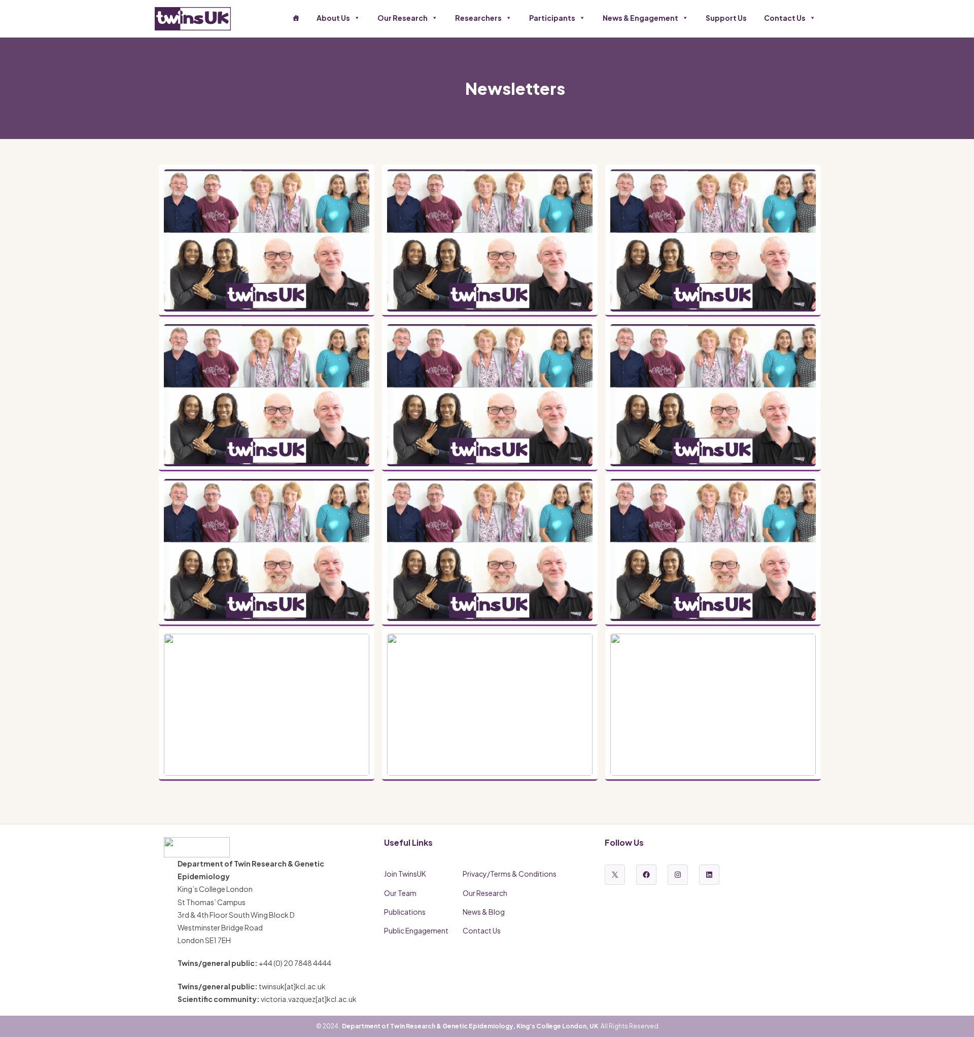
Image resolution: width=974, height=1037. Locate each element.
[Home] (295, 18)
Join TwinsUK (405, 873)
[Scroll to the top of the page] (954, 1017)
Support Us (726, 17)
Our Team (400, 892)
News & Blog (484, 911)
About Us (333, 17)
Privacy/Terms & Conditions (509, 873)
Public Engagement (416, 930)
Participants (552, 17)
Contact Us (785, 17)
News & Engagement (640, 17)
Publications (405, 911)
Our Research (402, 17)
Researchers (478, 17)
